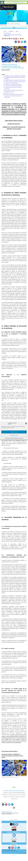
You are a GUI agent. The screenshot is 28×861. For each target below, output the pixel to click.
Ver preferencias (14, 435)
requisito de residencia (9, 796)
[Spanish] (3, 38)
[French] (7, 38)
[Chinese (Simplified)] (16, 38)
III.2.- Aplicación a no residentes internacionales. (13, 84)
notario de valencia (21, 794)
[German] (9, 38)
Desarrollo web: (21, 853)
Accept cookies (14, 432)
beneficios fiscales (7, 792)
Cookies (16, 851)
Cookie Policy (7, 438)
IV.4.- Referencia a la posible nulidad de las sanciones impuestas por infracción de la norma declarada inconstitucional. (13, 96)
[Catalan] (23, 38)
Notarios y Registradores (14, 21)
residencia (17, 796)
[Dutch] (14, 38)
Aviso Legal (21, 438)
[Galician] (18, 38)
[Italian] (12, 38)
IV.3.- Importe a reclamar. (8, 93)
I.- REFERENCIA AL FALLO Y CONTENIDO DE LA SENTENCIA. (15, 75)
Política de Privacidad (14, 438)
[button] (26, 423)
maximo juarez (12, 794)
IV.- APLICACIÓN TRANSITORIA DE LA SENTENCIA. (13, 86)
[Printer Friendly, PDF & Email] (14, 787)
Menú (14, 27)
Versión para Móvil (14, 819)
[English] (5, 38)
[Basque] (20, 38)
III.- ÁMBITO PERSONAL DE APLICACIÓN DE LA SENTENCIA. (14, 80)
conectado (13, 813)
